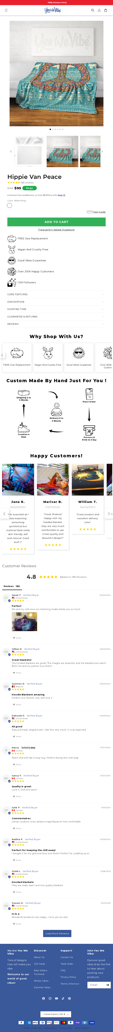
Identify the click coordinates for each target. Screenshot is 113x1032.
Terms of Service (70, 983)
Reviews (13, 324)
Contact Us (67, 957)
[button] (6, 10)
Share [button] (18, 638)
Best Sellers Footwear (40, 972)
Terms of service (82, 1028)
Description (15, 301)
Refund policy (51, 1028)
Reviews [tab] (9, 586)
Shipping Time (16, 309)
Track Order (67, 964)
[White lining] (9, 205)
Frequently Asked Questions (56, 229)
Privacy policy (66, 1028)
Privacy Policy (68, 977)
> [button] (57, 933)
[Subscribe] (107, 985)
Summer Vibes (42, 987)
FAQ (63, 970)
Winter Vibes (41, 981)
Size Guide (99, 212)
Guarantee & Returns (22, 316)
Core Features (17, 294)
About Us (39, 957)
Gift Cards (39, 964)
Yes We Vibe (36, 1028)
